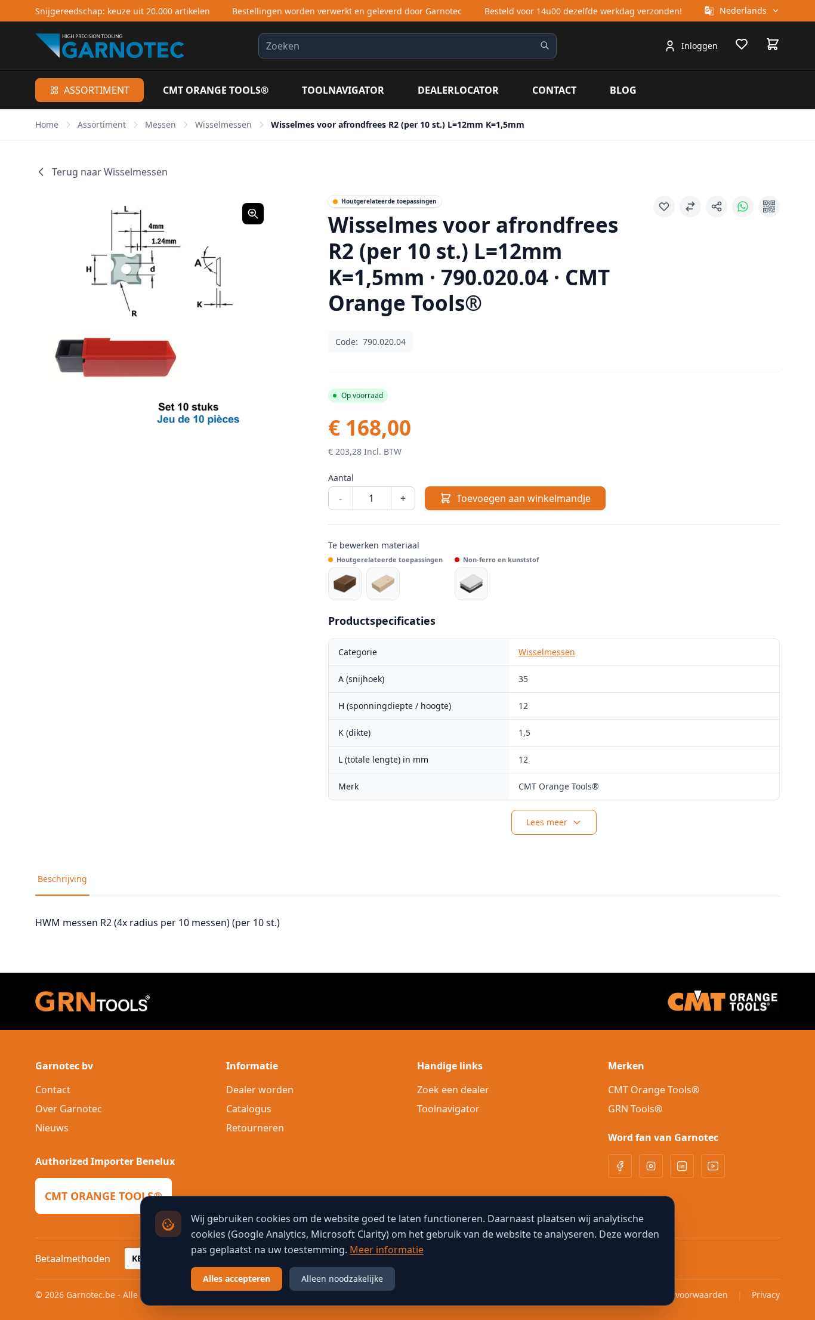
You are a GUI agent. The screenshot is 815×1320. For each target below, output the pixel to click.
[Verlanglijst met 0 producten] (741, 46)
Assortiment (96, 90)
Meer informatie (387, 1249)
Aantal (341, 477)
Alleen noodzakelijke (342, 1278)
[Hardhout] (345, 583)
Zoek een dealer (453, 1089)
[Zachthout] (383, 583)
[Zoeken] (545, 45)
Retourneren (255, 1127)
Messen (160, 124)
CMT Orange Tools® (215, 90)
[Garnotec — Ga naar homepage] (109, 45)
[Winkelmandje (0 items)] (772, 44)
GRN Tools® (635, 1108)
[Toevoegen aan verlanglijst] (664, 206)
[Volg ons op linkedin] (682, 1166)
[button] (153, 313)
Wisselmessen (223, 124)
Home (46, 124)
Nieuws (52, 1127)
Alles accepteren (236, 1278)
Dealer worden (260, 1089)
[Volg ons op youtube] (713, 1166)
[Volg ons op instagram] (651, 1166)
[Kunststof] (471, 583)
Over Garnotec (68, 1108)
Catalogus (248, 1108)
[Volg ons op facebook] (620, 1166)
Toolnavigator (343, 90)
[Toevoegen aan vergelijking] (690, 206)
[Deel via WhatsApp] (743, 206)
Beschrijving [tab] (62, 878)
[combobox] (407, 45)
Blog (623, 90)
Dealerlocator (458, 90)
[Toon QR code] (769, 206)
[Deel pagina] (716, 206)
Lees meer (546, 822)
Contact (554, 90)
